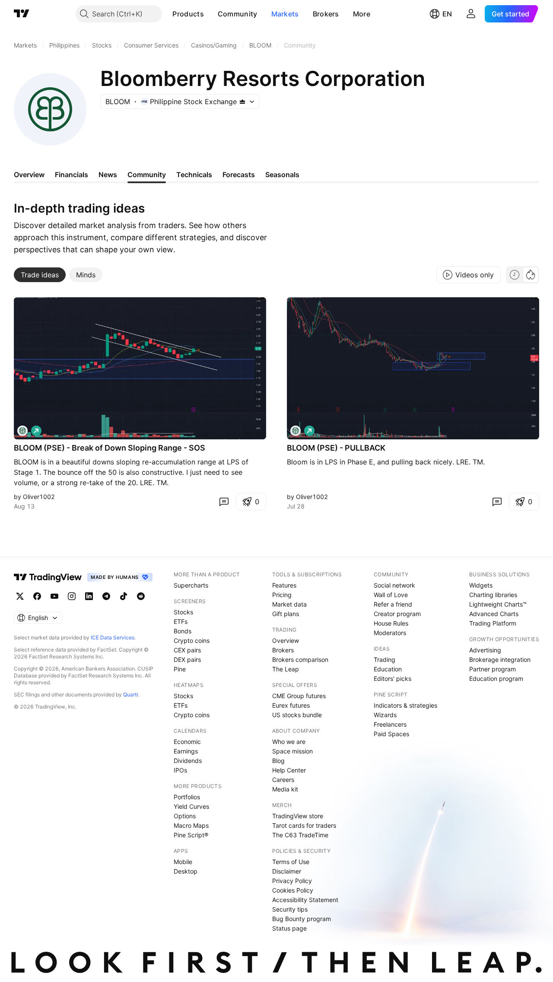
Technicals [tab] (194, 174)
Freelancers (390, 724)
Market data (289, 604)
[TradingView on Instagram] (72, 596)
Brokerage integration (500, 659)
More (361, 14)
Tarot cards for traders (304, 825)
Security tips (290, 909)
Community (237, 14)
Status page (289, 928)
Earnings (186, 751)
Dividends (188, 760)
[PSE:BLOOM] (22, 431)
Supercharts (191, 585)
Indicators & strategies (405, 705)
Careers (283, 779)
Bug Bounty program (301, 918)
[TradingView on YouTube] (54, 596)
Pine (180, 669)
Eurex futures (291, 705)
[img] (242, 101)
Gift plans (285, 613)
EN (447, 14)
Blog (278, 760)
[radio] (514, 274)
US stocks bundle (297, 714)
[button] (210, 13)
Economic (187, 741)
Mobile (183, 861)
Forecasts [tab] (238, 174)
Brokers (326, 14)
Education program (496, 678)
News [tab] (108, 174)
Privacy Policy (292, 880)
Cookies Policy (292, 890)
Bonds (182, 631)
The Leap (285, 669)
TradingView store (297, 816)
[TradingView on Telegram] (106, 596)
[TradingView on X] (20, 596)
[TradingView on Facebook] (37, 596)
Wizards (385, 714)
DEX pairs (187, 659)
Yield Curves (191, 806)
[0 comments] (223, 501)
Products (187, 14)
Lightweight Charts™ (498, 604)
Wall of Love (391, 594)
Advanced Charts (493, 613)
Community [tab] (146, 174)
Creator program (397, 613)
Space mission (292, 751)
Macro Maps (191, 825)
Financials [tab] (71, 174)
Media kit (285, 789)
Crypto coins (192, 640)
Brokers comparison (300, 659)
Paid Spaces (391, 733)
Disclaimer (286, 871)
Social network (394, 585)
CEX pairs (187, 650)
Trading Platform (492, 623)
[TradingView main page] (21, 14)
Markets (285, 14)
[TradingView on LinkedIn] (89, 596)
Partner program (492, 669)
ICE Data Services (112, 637)
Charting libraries (493, 594)
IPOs (180, 770)
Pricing (282, 594)
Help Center (289, 770)
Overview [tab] (29, 174)
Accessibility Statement (305, 899)
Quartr (130, 694)
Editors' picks (392, 678)
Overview (285, 640)
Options (185, 816)
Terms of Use (290, 861)
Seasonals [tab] (282, 174)
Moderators (390, 632)
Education (388, 669)
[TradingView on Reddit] (141, 596)
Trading (384, 659)
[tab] (40, 274)
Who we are (288, 741)
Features (284, 585)
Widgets (481, 585)
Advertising (485, 650)
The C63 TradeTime (300, 835)
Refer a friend (393, 604)
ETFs (181, 621)
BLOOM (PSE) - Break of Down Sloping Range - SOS (109, 447)
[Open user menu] (471, 13)
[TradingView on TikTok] (124, 596)
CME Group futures (299, 695)
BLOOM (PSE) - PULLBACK (336, 447)
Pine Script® (191, 835)
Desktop (185, 871)
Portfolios (187, 797)
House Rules (391, 623)
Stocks (183, 612)
